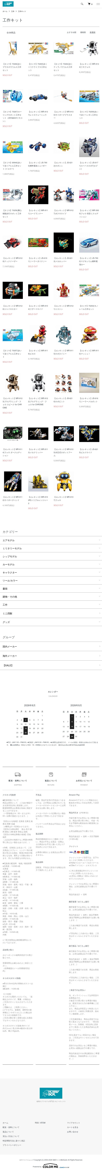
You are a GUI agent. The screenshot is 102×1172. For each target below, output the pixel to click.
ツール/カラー (10, 580)
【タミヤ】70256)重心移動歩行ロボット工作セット (12, 213)
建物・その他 (10, 596)
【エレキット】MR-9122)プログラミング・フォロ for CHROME (38, 401)
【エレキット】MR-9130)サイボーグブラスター (63, 114)
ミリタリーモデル (12, 548)
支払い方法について (11, 1136)
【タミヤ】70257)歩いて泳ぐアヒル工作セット (12, 353)
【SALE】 (8, 665)
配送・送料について (11, 1127)
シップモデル (10, 556)
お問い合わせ (72, 1131)
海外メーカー (10, 655)
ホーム (5, 11)
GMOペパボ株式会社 (60, 1160)
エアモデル (9, 540)
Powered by (37, 1166)
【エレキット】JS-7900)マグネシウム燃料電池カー (88, 261)
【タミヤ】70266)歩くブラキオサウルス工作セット (12, 67)
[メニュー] (98, 4)
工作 (12, 11)
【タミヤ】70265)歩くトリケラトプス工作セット (37, 67)
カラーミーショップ (26, 1160)
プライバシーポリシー (12, 1145)
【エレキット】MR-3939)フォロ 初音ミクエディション (89, 213)
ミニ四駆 (7, 613)
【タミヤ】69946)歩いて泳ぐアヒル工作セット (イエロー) (12, 165)
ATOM (42, 1122)
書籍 (5, 588)
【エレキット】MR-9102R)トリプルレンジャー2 (38, 500)
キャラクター (10, 572)
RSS (37, 1122)
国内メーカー (10, 646)
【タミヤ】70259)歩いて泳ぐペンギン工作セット (88, 114)
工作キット (22, 11)
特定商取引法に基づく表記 (14, 1140)
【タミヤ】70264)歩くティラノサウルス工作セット (63, 67)
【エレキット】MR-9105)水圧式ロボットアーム (63, 452)
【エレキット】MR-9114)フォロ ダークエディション (12, 452)
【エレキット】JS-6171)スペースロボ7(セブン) (88, 165)
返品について (8, 1131)
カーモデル (9, 564)
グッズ (6, 622)
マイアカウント (73, 1122)
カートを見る (72, 1127)
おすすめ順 (71, 32)
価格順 (83, 32)
